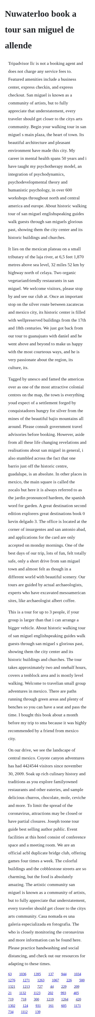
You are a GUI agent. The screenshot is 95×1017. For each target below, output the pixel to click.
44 (52, 986)
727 (40, 986)
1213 (26, 986)
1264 (64, 999)
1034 (77, 974)
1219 (50, 999)
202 (50, 993)
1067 (55, 980)
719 (10, 999)
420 (78, 999)
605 (63, 1006)
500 (82, 980)
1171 (77, 1006)
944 (63, 974)
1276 (11, 980)
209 (76, 986)
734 (10, 1012)
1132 (22, 993)
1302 (11, 1006)
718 (23, 999)
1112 (24, 1012)
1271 (26, 980)
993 (63, 993)
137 (51, 974)
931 (38, 1006)
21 (10, 993)
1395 (37, 974)
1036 (22, 974)
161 (51, 1006)
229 (63, 986)
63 (10, 974)
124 (25, 1006)
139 (37, 1012)
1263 (40, 980)
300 (36, 999)
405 (76, 993)
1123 (37, 993)
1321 (11, 986)
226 (69, 980)
